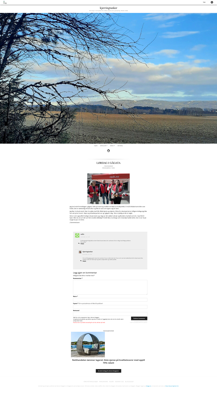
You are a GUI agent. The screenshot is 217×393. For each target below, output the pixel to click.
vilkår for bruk (141, 322)
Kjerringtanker (88, 252)
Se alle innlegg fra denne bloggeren (108, 371)
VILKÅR (111, 382)
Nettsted (76, 310)
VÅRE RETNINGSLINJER (91, 382)
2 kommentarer (108, 166)
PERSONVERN (103, 382)
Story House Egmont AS (172, 386)
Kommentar (78, 278)
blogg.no (148, 386)
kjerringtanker (108, 8)
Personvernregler (135, 322)
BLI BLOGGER (129, 382)
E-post (88, 303)
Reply (82, 243)
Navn (75, 296)
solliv (82, 234)
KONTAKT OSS (119, 382)
